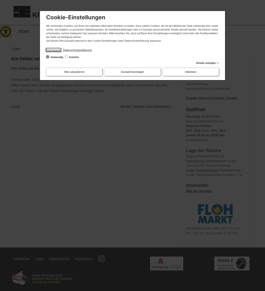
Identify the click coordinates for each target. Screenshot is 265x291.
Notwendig (57, 57)
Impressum (53, 50)
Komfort (74, 57)
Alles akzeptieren (74, 72)
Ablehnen (190, 72)
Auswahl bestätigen (132, 72)
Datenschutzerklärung (77, 50)
